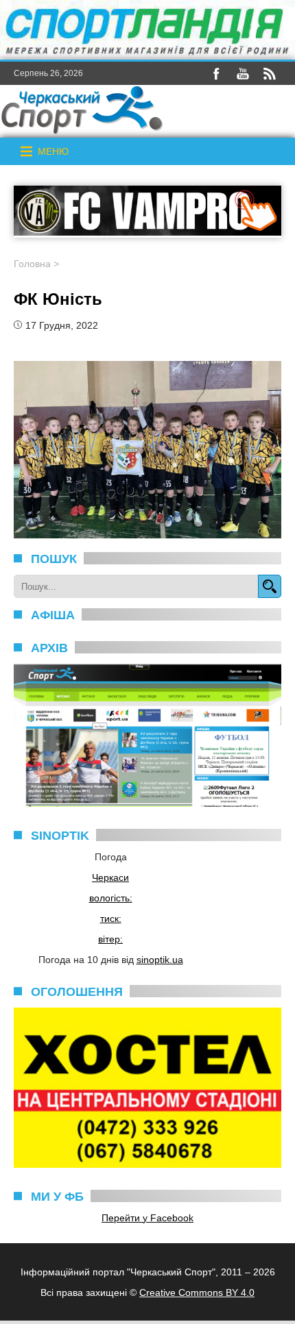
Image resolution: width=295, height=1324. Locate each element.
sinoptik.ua (160, 959)
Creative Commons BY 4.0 (197, 1292)
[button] (53, 151)
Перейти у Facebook (147, 1217)
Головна (32, 263)
